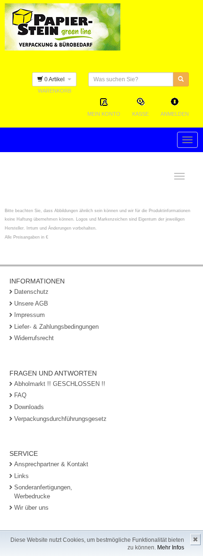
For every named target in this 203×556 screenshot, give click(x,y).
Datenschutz (31, 291)
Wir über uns (31, 507)
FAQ (20, 395)
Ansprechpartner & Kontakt (51, 464)
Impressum (29, 314)
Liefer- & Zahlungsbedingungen (56, 326)
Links (21, 475)
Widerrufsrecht (34, 338)
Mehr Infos (170, 547)
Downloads (29, 407)
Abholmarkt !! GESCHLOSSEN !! (59, 383)
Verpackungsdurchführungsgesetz (60, 418)
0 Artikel (55, 79)
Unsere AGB (31, 303)
